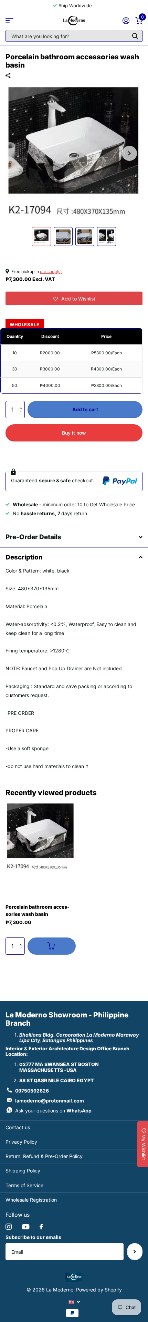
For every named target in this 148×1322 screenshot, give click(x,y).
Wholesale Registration (31, 1200)
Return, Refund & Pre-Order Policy (44, 1156)
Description (24, 557)
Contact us (18, 1127)
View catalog (9, 20)
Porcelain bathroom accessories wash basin (38, 910)
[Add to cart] (52, 946)
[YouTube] (25, 1226)
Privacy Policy (21, 1142)
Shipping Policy (23, 1170)
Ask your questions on (53, 1110)
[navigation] (41, 236)
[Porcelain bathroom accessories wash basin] (41, 837)
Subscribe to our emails (33, 1237)
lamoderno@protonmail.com (49, 1100)
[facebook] (41, 1226)
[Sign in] (125, 20)
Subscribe (134, 1251)
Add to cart (85, 409)
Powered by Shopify (99, 1290)
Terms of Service (24, 1185)
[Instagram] (9, 1227)
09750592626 (32, 1091)
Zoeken (134, 36)
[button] (74, 298)
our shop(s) (51, 271)
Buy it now (74, 433)
